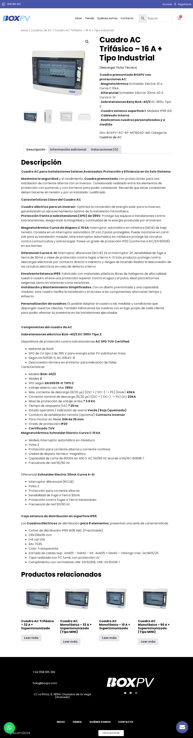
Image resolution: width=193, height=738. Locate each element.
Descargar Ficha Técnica (118, 67)
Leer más (31, 638)
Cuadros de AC (41, 30)
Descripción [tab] (35, 149)
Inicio (78, 18)
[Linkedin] (130, 693)
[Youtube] (125, 693)
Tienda (89, 18)
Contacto (127, 18)
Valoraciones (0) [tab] (104, 149)
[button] (87, 41)
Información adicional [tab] (68, 149)
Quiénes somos (107, 18)
